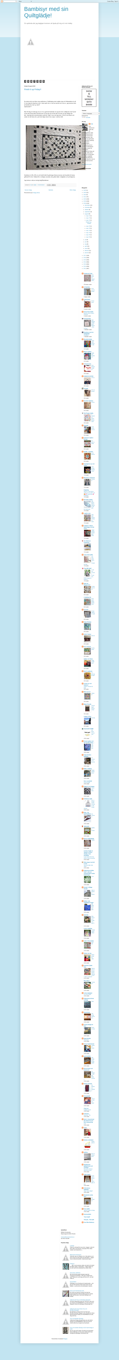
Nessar (93, 635)
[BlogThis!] (49, 185)
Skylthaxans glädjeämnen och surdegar (88, 1166)
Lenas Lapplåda (88, 928)
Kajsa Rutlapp (87, 622)
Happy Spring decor (92, 771)
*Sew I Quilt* (87, 1217)
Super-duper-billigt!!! (88, 1191)
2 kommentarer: (41, 184)
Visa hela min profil (86, 164)
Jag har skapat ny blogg (89, 1210)
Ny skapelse (92, 1199)
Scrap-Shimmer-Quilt (93, 612)
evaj (92, 124)
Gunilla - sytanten (88, 451)
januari (87, 252)
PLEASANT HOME (88, 728)
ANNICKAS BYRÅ (88, 376)
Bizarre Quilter (87, 351)
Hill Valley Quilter (88, 499)
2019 (84, 201)
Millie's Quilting (88, 768)
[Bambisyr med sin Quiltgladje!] (89, 106)
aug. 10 (88, 232)
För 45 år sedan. (87, 994)
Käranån (86, 609)
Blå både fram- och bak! (92, 906)
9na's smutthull (88, 781)
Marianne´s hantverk (89, 477)
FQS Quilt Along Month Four (92, 601)
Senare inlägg (28, 190)
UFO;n (93, 377)
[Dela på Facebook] (53, 185)
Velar (92, 1001)
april (86, 246)
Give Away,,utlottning (75, 1272)
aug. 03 (88, 237)
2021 (84, 196)
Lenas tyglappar (88, 993)
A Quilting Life (87, 597)
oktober (87, 209)
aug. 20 (88, 226)
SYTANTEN (87, 287)
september (87, 211)
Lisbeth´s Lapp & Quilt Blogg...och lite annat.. (89, 527)
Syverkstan (87, 1012)
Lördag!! (72, 1245)
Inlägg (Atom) (36, 192)
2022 (84, 194)
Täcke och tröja (92, 789)
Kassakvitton (73, 1281)
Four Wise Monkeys (89, 1222)
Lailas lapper (87, 1174)
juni (86, 242)
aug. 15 (88, 228)
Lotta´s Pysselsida (89, 941)
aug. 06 (88, 234)
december (87, 205)
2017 (84, 255)
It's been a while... (93, 442)
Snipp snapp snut (92, 662)
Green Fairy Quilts (88, 311)
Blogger (65, 1338)
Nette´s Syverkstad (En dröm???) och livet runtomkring (89, 1121)
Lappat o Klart (87, 716)
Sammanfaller (87, 1214)
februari (87, 250)
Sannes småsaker (88, 1140)
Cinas (85, 1127)
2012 (84, 266)
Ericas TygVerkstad (89, 1044)
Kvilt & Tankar (87, 634)
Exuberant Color (88, 273)
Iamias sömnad (88, 1083)
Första (92, 402)
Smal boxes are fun (93, 428)
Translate (88, 117)
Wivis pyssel (87, 691)
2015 (84, 260)
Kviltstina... (87, 1113)
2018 (84, 203)
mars (86, 248)
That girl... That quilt (89, 1219)
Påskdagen (86, 1039)
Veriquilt (86, 388)
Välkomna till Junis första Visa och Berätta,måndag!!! (78, 1309)
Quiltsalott (86, 826)
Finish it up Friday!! (32, 89)
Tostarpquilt (87, 1096)
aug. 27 (88, 218)
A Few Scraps (87, 364)
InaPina (86, 1152)
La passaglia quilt (93, 674)
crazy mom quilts (88, 554)
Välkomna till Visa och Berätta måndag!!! (80, 1300)
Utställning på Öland (93, 931)
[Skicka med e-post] (48, 185)
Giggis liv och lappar (89, 786)
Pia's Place (87, 980)
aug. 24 (88, 220)
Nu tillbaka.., (86, 335)
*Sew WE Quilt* (88, 568)
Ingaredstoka (87, 1038)
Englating (86, 490)
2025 (84, 190)
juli (86, 239)
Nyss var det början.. (93, 290)
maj (86, 244)
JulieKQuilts (87, 299)
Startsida (51, 190)
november (87, 207)
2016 (84, 257)
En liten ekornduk (93, 588)
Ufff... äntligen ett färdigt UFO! (92, 1060)
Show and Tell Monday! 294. (77, 1290)
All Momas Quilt (88, 798)
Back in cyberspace (93, 1155)
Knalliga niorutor (87, 1109)
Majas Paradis (87, 704)
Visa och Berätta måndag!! (76, 1318)
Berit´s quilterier (88, 671)
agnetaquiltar (87, 1056)
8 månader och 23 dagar (93, 1100)
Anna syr (86, 1108)
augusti (87, 214)
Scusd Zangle (87, 782)
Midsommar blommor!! (75, 1254)
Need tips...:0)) (87, 1115)
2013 (84, 264)
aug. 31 (88, 215)
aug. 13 (88, 230)
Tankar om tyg (87, 953)
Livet (92, 876)
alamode (86, 915)
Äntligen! (72, 1263)
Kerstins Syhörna (88, 401)
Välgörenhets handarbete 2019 (93, 532)
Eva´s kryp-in (87, 646)
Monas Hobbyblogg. (89, 838)
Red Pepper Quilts (88, 413)
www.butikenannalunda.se (67, 1237)
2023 (84, 192)
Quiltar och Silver (88, 659)
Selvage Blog (87, 318)
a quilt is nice (87, 513)
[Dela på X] (51, 185)
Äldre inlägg (73, 190)
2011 (84, 268)
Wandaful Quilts (88, 339)
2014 (84, 262)
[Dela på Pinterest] (55, 185)
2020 (84, 199)
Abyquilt (86, 425)
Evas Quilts (87, 1209)
